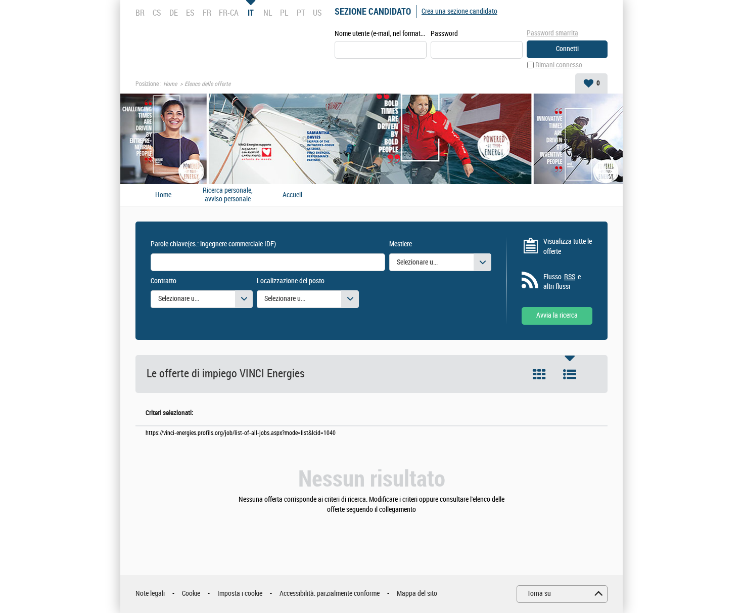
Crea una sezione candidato (459, 11)
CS (157, 12)
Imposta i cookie (239, 593)
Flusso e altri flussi (562, 282)
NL (267, 12)
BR (140, 12)
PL (284, 12)
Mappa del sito (417, 593)
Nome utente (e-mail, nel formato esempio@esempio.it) (381, 33)
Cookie (191, 593)
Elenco (569, 374)
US (317, 12)
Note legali (150, 593)
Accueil (292, 195)
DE (173, 12)
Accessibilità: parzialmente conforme (330, 593)
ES (190, 12)
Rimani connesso (558, 65)
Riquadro (539, 374)
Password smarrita (552, 33)
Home (170, 83)
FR (207, 12)
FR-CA (229, 12)
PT (301, 12)
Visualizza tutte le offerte (567, 246)
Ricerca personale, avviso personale (228, 195)
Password (444, 33)
